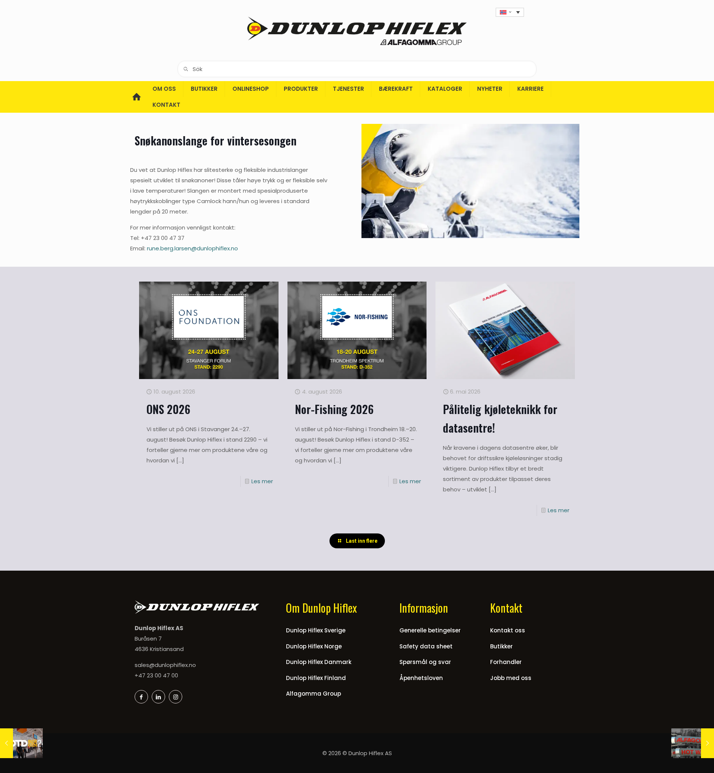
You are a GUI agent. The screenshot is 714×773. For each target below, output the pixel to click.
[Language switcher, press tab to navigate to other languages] (510, 12)
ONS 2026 (168, 409)
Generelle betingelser (430, 630)
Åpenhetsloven (421, 678)
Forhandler (506, 662)
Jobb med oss (510, 678)
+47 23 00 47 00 (156, 675)
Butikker (501, 646)
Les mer (262, 481)
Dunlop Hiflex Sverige (315, 630)
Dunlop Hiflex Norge (314, 646)
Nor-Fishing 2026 (334, 409)
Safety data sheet (426, 646)
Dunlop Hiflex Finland (316, 678)
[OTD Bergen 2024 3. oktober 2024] (21, 743)
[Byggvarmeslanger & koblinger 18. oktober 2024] (692, 743)
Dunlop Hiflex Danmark (318, 662)
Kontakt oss (507, 630)
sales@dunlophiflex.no (165, 665)
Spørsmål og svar (425, 662)
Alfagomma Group (313, 693)
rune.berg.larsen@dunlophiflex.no (192, 248)
